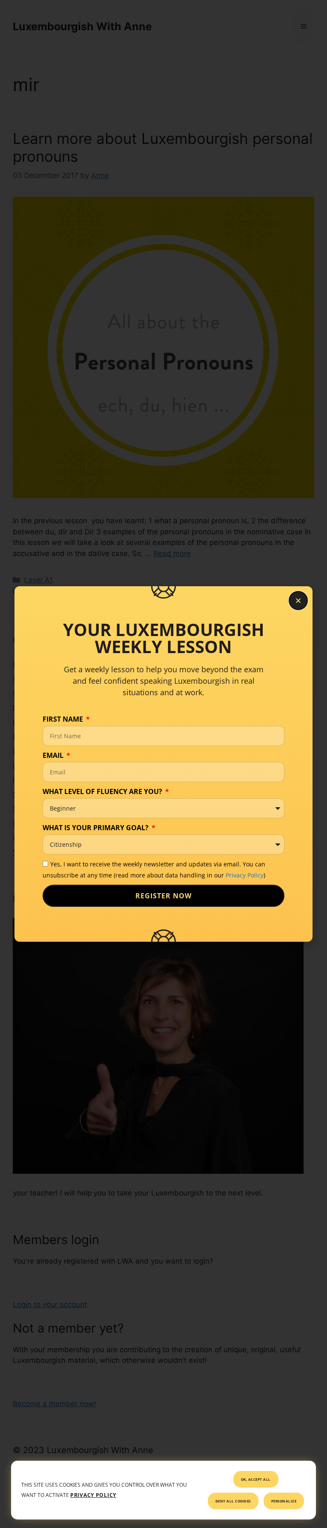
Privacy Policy (245, 875)
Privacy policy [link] (93, 1495)
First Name (64, 719)
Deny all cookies (233, 1501)
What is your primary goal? (96, 827)
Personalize (284, 1501)
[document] (163, 764)
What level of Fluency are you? (103, 791)
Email (54, 755)
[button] (298, 600)
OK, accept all (256, 1479)
